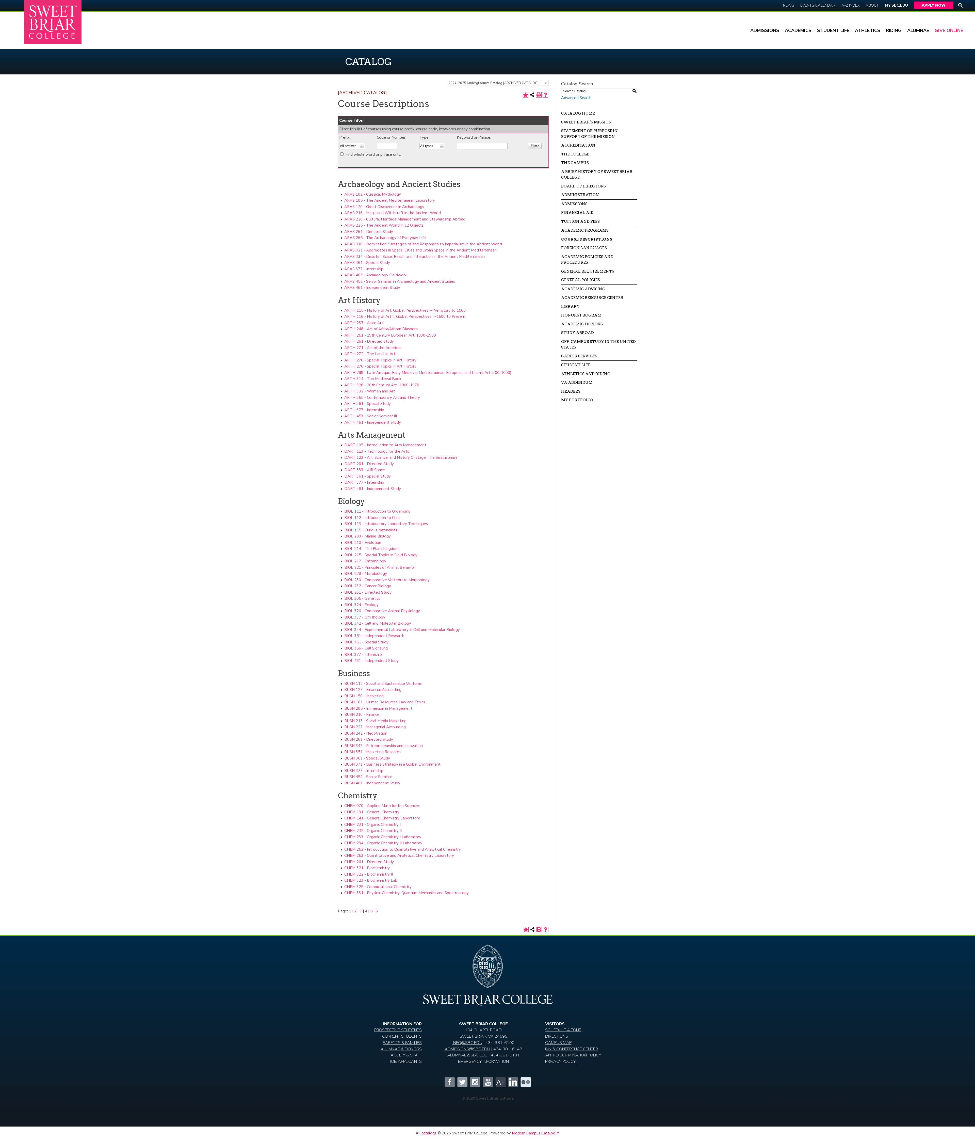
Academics (798, 30)
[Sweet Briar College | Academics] (488, 1003)
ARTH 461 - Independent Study (372, 422)
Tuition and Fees (580, 221)
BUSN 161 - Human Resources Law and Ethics (384, 702)
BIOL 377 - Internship (363, 654)
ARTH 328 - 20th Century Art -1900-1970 (381, 385)
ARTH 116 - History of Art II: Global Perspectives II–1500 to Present (405, 316)
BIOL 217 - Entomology (365, 561)
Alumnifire (500, 1082)
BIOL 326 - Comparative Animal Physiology (382, 610)
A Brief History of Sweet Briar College (596, 174)
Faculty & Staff (405, 1055)
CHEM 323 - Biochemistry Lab (370, 880)
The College (575, 154)
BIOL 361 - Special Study (366, 642)
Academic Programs (585, 230)
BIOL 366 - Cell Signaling (366, 648)
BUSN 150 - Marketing (364, 696)
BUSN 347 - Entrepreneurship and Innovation (383, 745)
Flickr (525, 1082)
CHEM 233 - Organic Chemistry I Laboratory (382, 837)
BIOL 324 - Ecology (361, 604)
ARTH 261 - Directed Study (369, 341)
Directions (556, 1036)
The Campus (575, 163)
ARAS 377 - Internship (363, 269)
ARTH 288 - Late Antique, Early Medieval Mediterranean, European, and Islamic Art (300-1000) (427, 372)
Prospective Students (398, 1030)
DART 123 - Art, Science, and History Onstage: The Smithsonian (400, 457)
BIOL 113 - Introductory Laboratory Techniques (386, 523)
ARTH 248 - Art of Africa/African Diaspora (381, 328)
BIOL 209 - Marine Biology (367, 536)
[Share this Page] (532, 95)
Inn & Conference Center (571, 1049)
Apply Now (934, 5)
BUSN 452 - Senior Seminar (368, 776)
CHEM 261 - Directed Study (369, 861)
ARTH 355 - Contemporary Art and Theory (382, 397)
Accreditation (578, 145)
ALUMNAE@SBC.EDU (467, 1055)
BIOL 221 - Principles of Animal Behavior (379, 567)
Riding (894, 30)
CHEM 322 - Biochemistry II (368, 874)
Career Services (579, 356)
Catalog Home (578, 113)
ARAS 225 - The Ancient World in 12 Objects (384, 225)
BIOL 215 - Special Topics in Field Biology (380, 555)
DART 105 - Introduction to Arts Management (385, 445)
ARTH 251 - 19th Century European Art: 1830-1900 (390, 335)
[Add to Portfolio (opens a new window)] (525, 95)
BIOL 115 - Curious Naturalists (370, 530)
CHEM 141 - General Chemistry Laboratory (382, 818)
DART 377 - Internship (364, 482)
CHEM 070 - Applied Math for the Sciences (382, 805)
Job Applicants (406, 1061)
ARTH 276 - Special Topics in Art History (380, 360)
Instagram (475, 1082)
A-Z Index (850, 5)
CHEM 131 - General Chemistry (371, 812)
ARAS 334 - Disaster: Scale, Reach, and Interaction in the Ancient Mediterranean (414, 256)
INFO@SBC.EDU (467, 1043)
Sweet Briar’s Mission (586, 122)
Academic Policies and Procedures (587, 260)
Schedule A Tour (563, 1030)
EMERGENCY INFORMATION (483, 1061)
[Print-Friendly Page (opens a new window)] (539, 95)
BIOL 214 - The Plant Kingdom (371, 548)
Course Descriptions (586, 239)
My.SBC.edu (896, 5)
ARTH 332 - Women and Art (369, 391)
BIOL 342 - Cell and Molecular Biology (377, 623)
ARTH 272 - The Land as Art (369, 353)
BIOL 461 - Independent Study (371, 660)
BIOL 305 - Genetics (362, 598)
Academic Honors (582, 324)
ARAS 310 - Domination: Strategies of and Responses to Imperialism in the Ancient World (423, 244)
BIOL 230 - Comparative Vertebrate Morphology (387, 579)
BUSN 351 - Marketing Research (372, 751)
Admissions (764, 30)
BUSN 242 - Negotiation (365, 733)
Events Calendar (817, 5)
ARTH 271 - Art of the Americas (372, 347)
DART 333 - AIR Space (364, 469)
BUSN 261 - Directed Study (368, 739)
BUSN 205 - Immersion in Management (378, 708)
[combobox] (497, 83)
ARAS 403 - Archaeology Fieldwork (375, 275)
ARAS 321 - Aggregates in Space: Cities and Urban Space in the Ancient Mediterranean (420, 250)
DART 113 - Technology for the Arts (376, 451)
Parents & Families (402, 1043)
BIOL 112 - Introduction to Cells (372, 517)
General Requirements (587, 271)
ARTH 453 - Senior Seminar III (370, 416)
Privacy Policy (560, 1061)
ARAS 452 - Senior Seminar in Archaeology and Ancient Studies (399, 281)
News (788, 5)
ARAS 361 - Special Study (367, 262)
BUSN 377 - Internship (363, 770)
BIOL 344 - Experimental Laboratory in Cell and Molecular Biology (402, 629)
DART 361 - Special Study (367, 476)
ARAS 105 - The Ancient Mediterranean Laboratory (389, 200)
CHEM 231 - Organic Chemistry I (372, 824)
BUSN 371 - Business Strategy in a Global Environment (392, 764)
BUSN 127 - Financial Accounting (372, 689)
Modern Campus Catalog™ (535, 1133)
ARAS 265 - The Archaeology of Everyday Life (385, 237)
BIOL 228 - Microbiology (365, 573)
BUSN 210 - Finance (361, 714)
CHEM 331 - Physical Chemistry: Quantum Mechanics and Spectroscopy (406, 892)
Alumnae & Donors (401, 1049)
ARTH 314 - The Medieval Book (372, 378)
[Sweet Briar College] (53, 22)
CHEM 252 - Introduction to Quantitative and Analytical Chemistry (402, 849)
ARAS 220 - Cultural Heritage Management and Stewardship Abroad (404, 219)
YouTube (487, 1082)
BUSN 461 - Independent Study (372, 783)
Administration (580, 195)
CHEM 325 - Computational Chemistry (378, 886)
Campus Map (558, 1043)
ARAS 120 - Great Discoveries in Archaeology (384, 206)
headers (570, 391)
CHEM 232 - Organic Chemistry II (373, 830)
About (872, 5)
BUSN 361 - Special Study (367, 758)
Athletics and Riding (585, 374)
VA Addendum (577, 382)
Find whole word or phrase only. (373, 154)
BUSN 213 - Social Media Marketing (375, 720)
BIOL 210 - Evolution (362, 542)
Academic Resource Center (592, 297)
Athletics (867, 30)
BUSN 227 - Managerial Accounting (375, 727)
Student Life (833, 30)
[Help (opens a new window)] (545, 95)
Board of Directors (583, 186)
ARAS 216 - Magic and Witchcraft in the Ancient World (392, 212)
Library (570, 306)
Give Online (949, 30)
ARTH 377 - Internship (364, 410)
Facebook (449, 1082)
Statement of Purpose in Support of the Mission (589, 134)
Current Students (402, 1036)
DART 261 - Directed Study (369, 463)
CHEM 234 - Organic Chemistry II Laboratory (383, 843)
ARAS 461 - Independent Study (372, 287)
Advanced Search (576, 97)
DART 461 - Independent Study (372, 488)
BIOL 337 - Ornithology (364, 617)
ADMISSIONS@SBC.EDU (467, 1049)
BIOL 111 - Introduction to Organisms (377, 511)
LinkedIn (513, 1082)
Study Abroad (577, 332)
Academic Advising (583, 289)
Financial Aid (577, 212)
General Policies (580, 280)
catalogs (428, 1133)
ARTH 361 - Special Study (367, 403)
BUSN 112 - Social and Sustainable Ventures (383, 683)
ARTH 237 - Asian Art (363, 322)
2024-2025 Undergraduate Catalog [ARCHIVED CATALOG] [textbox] (493, 83)
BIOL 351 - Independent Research (374, 635)
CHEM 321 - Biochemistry (367, 867)
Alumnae (918, 30)
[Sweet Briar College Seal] (487, 968)
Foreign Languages (584, 248)
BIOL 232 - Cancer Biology (367, 586)
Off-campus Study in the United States (598, 344)
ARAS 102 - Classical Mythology (372, 194)
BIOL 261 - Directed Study (368, 592)
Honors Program (581, 315)
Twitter (462, 1082)
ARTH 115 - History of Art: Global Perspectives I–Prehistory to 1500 (405, 310)
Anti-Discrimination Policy (573, 1055)
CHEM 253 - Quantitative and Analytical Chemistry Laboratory (399, 855)
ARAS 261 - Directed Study (368, 231)
